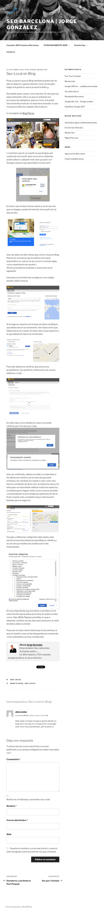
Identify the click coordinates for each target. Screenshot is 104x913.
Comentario (13, 759)
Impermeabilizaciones (74, 159)
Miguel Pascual (71, 138)
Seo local (30, 683)
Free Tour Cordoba (73, 76)
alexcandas (21, 712)
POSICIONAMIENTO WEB (55, 45)
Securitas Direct (72, 91)
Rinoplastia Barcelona (74, 96)
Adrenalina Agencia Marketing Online (81, 122)
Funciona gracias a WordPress (19, 907)
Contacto (10, 52)
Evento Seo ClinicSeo (74, 127)
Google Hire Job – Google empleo (79, 101)
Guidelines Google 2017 (75, 106)
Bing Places (28, 113)
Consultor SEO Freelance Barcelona (22, 45)
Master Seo (70, 132)
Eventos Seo (79, 45)
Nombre (11, 806)
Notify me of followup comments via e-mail (28, 799)
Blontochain (70, 81)
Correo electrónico (17, 820)
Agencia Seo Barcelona (75, 153)
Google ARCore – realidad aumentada (81, 86)
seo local (16, 680)
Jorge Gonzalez (39, 70)
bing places (17, 683)
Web (8, 834)
